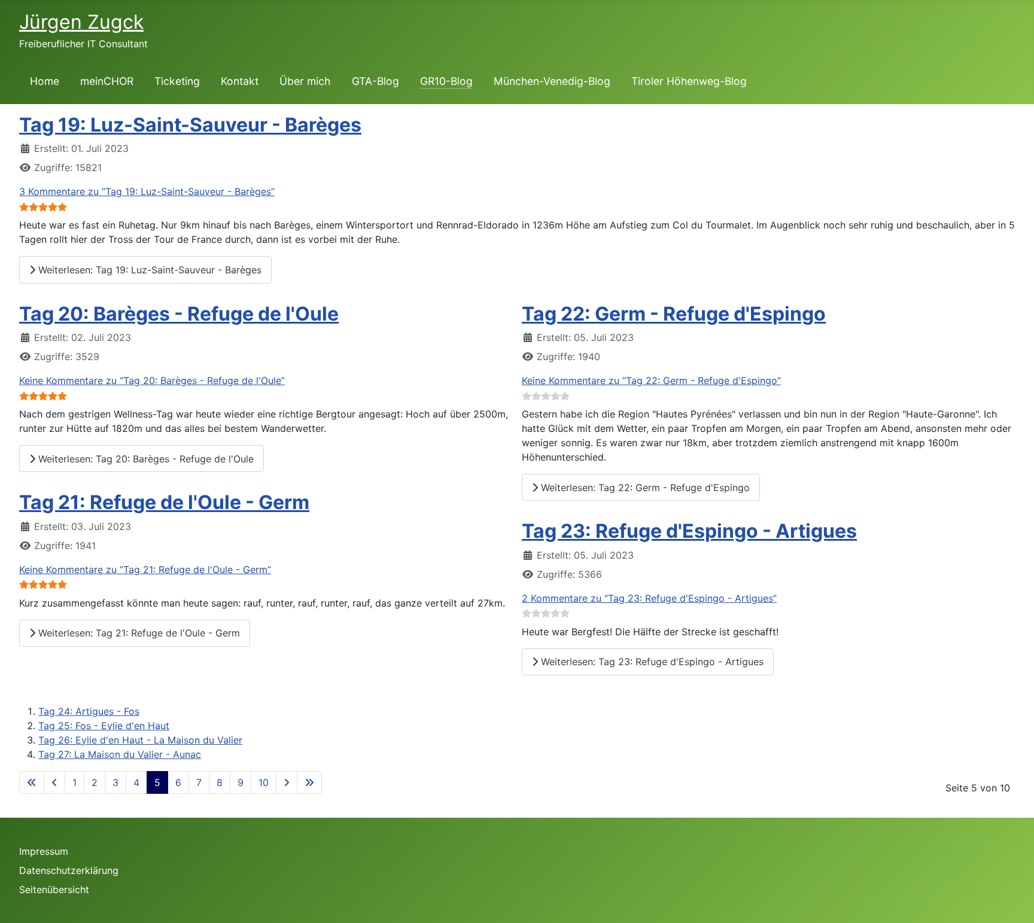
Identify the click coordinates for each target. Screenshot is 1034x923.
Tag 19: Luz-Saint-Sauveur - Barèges (190, 124)
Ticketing (177, 81)
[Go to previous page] (54, 782)
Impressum (43, 851)
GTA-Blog (375, 81)
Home (44, 81)
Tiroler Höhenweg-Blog (689, 81)
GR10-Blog (446, 81)
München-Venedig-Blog (552, 81)
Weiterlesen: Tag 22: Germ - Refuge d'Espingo (644, 488)
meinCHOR (106, 81)
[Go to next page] (286, 782)
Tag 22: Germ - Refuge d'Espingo (674, 313)
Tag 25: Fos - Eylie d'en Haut (103, 726)
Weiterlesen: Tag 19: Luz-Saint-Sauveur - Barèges (148, 270)
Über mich (304, 81)
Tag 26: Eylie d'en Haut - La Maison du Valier (140, 740)
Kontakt (239, 81)
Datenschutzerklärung (68, 870)
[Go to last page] (309, 782)
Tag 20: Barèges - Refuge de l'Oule (179, 313)
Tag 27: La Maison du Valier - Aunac (119, 754)
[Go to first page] (31, 782)
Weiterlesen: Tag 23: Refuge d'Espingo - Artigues (651, 662)
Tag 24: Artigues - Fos (88, 711)
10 (263, 782)
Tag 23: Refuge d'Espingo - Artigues (689, 531)
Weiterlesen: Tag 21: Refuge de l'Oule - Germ (137, 633)
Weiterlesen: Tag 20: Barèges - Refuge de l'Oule (144, 459)
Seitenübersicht (54, 889)
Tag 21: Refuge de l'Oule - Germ (164, 502)
